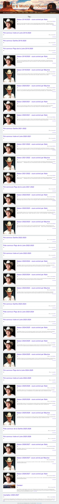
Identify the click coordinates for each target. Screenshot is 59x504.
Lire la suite (54, 25)
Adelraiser (54, 21)
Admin (55, 487)
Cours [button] (15, 12)
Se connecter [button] (53, 12)
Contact (23, 12)
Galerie (36, 12)
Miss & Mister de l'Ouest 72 (8, 12)
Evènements (31, 12)
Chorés (19, 12)
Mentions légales (39, 503)
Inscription (26, 12)
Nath (55, 34)
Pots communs (40, 12)
